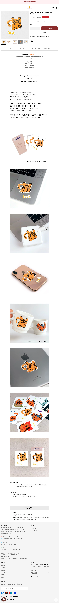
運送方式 (3, 570)
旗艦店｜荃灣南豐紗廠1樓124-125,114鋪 (12, 538)
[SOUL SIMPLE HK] (29, 7)
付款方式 (3, 572)
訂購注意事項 (4, 565)
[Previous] (4, 2)
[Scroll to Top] (56, 595)
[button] (56, 8)
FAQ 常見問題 (34, 528)
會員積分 (3, 575)
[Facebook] (31, 576)
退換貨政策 (3, 567)
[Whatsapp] (37, 576)
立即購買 (44, 32)
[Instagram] (34, 576)
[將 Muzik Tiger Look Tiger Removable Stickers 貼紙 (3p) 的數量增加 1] (38, 28)
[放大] (25, 14)
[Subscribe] (26, 588)
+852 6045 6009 (43, 565)
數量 (31, 24)
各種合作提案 (34, 530)
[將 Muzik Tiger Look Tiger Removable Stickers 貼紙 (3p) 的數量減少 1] (31, 28)
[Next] (54, 2)
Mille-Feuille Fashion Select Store (11, 537)
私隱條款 (3, 577)
